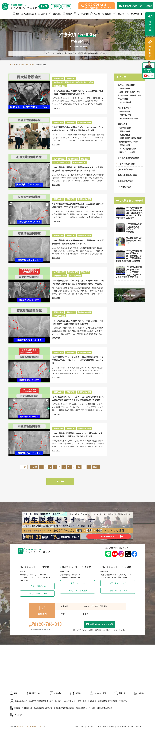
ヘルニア (66, 701)
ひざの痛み (27, 701)
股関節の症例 (125, 131)
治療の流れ (57, 14)
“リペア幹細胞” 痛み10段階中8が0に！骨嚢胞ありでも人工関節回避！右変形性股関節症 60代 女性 (129, 256)
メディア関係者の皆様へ (105, 726)
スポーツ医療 (76, 701)
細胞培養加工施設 (104, 708)
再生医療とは (27, 708)
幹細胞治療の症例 (125, 181)
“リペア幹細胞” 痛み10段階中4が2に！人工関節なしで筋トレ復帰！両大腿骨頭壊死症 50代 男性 (129, 272)
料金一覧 (97, 14)
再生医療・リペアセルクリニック (29, 726)
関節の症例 (122, 124)
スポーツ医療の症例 (126, 164)
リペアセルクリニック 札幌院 (116, 567)
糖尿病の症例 (125, 112)
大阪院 (55, 6)
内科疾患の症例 (124, 108)
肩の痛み (58, 701)
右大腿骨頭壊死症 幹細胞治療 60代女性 (134, 240)
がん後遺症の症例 (125, 169)
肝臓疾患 (107, 701)
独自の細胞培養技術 (61, 708)
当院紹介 (141, 693)
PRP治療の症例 (125, 187)
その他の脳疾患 (125, 102)
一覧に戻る (59, 481)
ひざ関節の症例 (125, 128)
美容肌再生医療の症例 (127, 175)
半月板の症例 (125, 135)
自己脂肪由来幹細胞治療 (43, 708)
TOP (17, 14)
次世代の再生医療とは (78, 708)
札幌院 (66, 6)
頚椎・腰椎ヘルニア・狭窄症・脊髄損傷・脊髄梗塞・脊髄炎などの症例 (129, 95)
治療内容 (44, 14)
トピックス (120, 14)
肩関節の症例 (125, 145)
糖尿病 (100, 701)
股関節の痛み (48, 701)
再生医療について (30, 14)
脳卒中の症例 (125, 88)
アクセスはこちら (38, 586)
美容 (114, 701)
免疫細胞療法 (122, 701)
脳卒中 (85, 701)
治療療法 (17, 708)
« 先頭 (34, 467)
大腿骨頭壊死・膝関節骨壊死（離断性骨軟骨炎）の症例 (130, 140)
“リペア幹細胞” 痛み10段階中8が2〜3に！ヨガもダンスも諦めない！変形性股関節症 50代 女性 (129, 213)
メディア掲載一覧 (136, 14)
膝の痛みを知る (20, 715)
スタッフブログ (79, 726)
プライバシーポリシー (124, 726)
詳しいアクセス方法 (38, 593)
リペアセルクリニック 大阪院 (76, 567)
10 (79, 467)
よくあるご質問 (83, 14)
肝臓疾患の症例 (125, 115)
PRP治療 (92, 708)
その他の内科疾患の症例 (129, 118)
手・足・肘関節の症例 (128, 149)
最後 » (96, 467)
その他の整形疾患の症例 (128, 158)
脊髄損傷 (92, 701)
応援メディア (140, 726)
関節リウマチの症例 (127, 152)
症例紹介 (69, 14)
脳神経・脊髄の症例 (126, 85)
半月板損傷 (37, 701)
